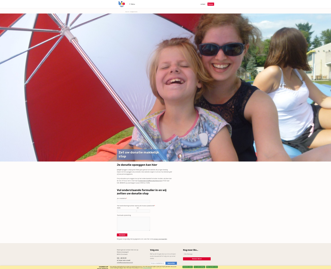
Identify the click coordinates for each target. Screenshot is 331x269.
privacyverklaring (147, 268)
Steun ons (127, 11)
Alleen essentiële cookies (211, 267)
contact (202, 4)
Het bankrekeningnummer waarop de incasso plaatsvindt (136, 206)
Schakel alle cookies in (187, 267)
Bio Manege (188, 254)
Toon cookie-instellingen (199, 267)
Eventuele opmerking (124, 215)
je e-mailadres (122, 198)
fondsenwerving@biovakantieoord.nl (150, 181)
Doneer (210, 4)
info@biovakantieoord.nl (125, 262)
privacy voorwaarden (160, 239)
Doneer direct (197, 259)
